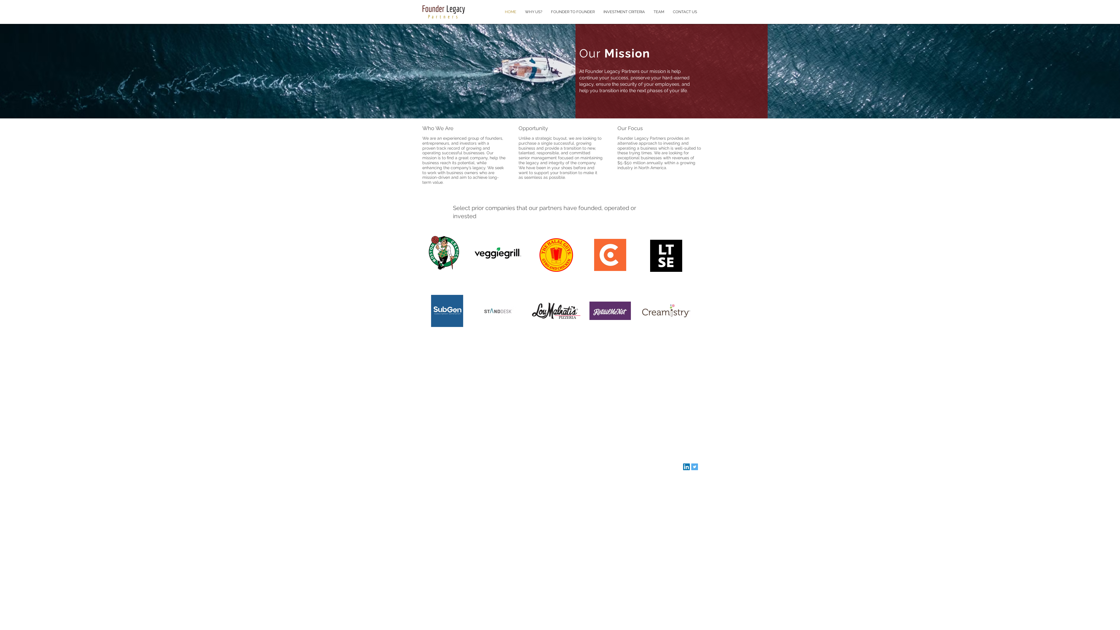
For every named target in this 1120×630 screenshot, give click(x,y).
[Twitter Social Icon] (694, 466)
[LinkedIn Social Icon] (686, 466)
